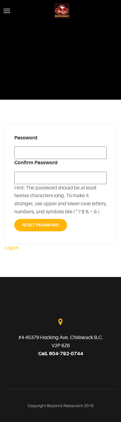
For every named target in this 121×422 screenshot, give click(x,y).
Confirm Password (35, 163)
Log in (11, 248)
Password (25, 138)
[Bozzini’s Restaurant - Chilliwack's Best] (62, 10)
